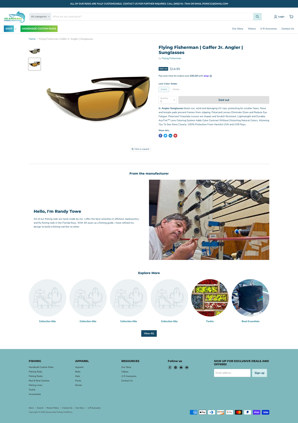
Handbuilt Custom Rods (41, 367)
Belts (77, 371)
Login (281, 16)
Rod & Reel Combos (39, 380)
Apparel (79, 367)
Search (40, 408)
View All (149, 333)
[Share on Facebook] (160, 135)
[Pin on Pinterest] (175, 135)
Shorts (78, 385)
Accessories (35, 394)
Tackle (32, 389)
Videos (252, 28)
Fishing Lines (35, 385)
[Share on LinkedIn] (170, 135)
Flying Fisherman (171, 58)
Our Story (237, 28)
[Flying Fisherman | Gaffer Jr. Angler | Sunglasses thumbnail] (34, 51)
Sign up (259, 373)
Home (32, 39)
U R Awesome (268, 28)
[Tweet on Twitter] (165, 135)
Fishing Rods (35, 371)
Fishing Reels (36, 376)
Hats (77, 376)
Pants (78, 380)
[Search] (257, 16)
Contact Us (288, 28)
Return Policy (53, 408)
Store (31, 408)
